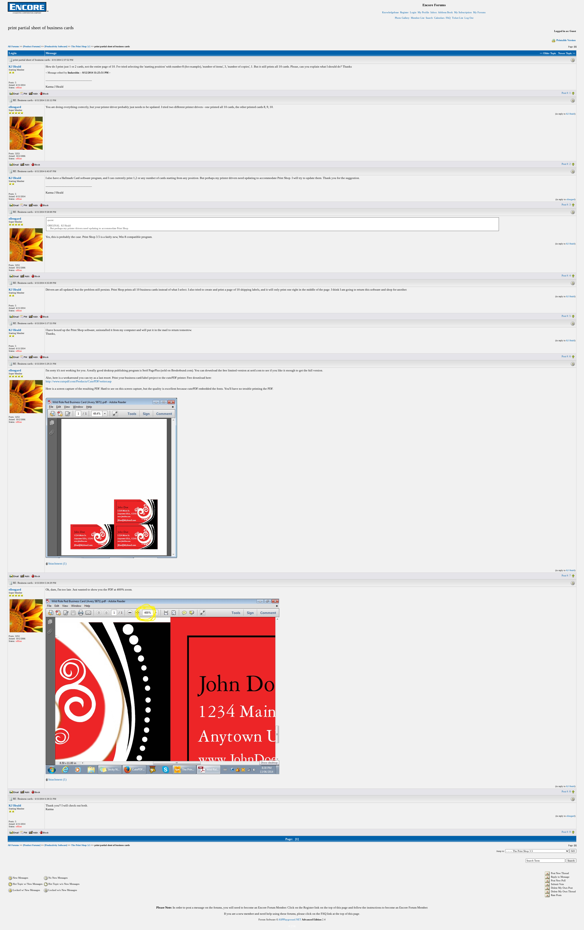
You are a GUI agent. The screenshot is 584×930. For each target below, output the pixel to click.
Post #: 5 (566, 316)
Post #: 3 (566, 204)
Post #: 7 (566, 575)
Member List (417, 17)
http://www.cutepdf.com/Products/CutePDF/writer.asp (79, 381)
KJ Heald (15, 66)
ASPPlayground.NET (290, 919)
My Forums (479, 12)
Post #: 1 (566, 93)
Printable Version (566, 40)
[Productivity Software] (55, 46)
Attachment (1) (57, 563)
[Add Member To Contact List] (33, 93)
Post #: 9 (566, 831)
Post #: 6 (566, 356)
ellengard (15, 107)
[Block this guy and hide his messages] (44, 93)
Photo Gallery (402, 17)
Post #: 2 (566, 164)
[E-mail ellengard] (14, 164)
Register (404, 12)
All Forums (13, 46)
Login (413, 12)
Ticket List (457, 17)
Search (429, 17)
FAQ (448, 17)
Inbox (433, 12)
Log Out (468, 17)
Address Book (445, 12)
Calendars (439, 17)
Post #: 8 (566, 791)
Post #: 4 (566, 275)
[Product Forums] (31, 46)
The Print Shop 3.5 (80, 46)
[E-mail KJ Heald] (14, 93)
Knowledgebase (390, 12)
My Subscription (463, 12)
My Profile (423, 12)
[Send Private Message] (24, 93)
